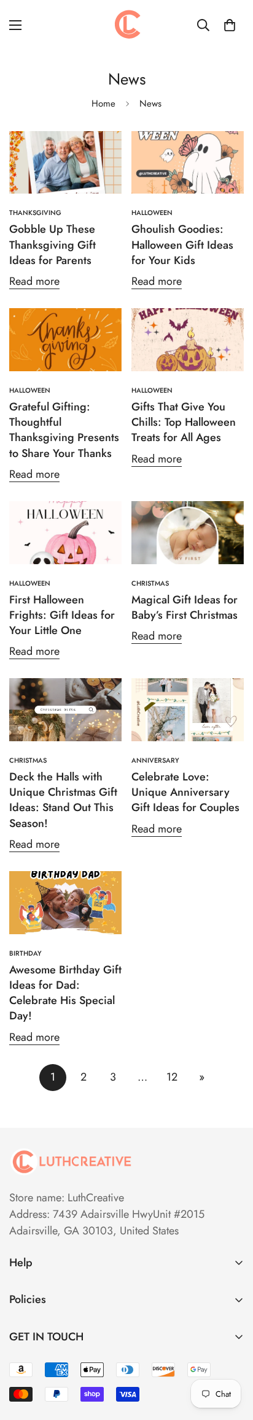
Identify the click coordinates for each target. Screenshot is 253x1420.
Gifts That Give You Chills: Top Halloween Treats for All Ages (183, 422)
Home (103, 103)
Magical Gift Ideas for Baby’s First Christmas (184, 607)
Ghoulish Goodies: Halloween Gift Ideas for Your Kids (182, 244)
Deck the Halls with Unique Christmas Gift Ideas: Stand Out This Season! (63, 800)
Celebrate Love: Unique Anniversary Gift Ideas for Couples (185, 792)
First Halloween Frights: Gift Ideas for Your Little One (62, 615)
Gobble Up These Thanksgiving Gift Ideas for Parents (52, 244)
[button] (230, 25)
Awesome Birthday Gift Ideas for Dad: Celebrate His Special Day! (65, 993)
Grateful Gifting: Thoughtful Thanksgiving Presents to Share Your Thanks (64, 430)
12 (171, 1077)
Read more (34, 281)
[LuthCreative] (126, 25)
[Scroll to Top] (231, 1355)
